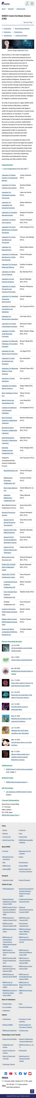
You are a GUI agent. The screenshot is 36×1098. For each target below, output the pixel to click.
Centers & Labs (20, 9)
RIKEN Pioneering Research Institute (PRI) (10, 925)
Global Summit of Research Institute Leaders (24, 1059)
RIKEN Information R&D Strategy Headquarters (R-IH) (9, 960)
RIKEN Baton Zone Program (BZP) (24, 919)
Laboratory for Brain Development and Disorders (8, 361)
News (20, 1004)
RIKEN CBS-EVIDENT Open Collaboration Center (9, 567)
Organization (7, 28)
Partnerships (23, 1050)
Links (20, 833)
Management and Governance (8, 858)
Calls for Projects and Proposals (9, 1057)
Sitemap (5, 833)
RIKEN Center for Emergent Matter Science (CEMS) (10, 985)
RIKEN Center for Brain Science (16, 782)
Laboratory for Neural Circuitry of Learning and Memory (9, 177)
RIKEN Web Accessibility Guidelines (26, 841)
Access (5, 830)
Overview (5, 851)
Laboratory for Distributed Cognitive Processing (9, 195)
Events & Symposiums (25, 1007)
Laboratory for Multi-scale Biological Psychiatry (8, 333)
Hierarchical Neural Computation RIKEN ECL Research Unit (9, 632)
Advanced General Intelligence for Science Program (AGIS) (9, 902)
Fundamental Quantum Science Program (26, 900)
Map (4, 862)
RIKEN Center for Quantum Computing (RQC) (9, 952)
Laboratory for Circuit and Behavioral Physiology (8, 239)
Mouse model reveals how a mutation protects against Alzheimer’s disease (20, 757)
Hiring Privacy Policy (8, 840)
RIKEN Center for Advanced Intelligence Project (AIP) (25, 952)
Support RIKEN (23, 866)
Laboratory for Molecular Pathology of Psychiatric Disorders (10, 343)
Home (3, 9)
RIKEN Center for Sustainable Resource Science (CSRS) (25, 977)
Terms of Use (7, 837)
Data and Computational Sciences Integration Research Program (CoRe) (26, 892)
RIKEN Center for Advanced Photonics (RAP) (25, 985)
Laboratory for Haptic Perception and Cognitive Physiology (9, 289)
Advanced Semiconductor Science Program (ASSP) (26, 910)
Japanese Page (27, 22)
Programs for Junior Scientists (25, 1020)
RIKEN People (7, 866)
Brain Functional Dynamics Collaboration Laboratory (9, 420)
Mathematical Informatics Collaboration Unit (9, 480)
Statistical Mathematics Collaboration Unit (9, 498)
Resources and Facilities (10, 1039)
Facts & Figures (23, 862)
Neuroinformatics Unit (11, 470)
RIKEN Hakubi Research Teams (9, 930)
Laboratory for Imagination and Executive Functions (8, 205)
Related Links (18, 32)
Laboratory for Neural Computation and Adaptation (9, 309)
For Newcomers (23, 1030)
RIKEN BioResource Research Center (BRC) (10, 976)
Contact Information (21, 35)
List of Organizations (15, 169)
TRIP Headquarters (8, 888)
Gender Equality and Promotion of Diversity (25, 870)
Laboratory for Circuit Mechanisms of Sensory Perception (10, 229)
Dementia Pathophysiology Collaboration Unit (7, 450)
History (21, 857)
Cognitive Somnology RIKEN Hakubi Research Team (9, 611)
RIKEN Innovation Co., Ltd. (26, 1045)
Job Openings (8, 35)
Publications (7, 32)
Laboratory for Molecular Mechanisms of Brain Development (10, 257)
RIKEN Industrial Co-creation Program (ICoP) (10, 919)
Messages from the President (25, 852)
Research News (7, 1004)
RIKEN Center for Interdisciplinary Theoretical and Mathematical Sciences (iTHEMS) (9, 942)
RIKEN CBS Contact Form (10, 815)
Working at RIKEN (8, 1025)
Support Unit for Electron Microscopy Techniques (10, 550)
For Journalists (7, 1007)
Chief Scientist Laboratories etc (24, 925)
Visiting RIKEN (7, 869)
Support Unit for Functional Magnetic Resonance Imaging (10, 539)
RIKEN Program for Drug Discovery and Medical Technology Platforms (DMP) (10, 911)
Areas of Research (24, 880)
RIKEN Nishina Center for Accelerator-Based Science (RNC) (10, 993)
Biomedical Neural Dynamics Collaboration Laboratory (9, 430)
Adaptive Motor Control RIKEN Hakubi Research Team (9, 622)
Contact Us (22, 830)
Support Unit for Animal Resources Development (9, 522)
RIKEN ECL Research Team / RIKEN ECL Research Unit (25, 931)
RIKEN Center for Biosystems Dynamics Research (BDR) (9, 969)
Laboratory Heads (8, 880)
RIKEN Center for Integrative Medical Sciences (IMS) (24, 960)
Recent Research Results (22, 28)
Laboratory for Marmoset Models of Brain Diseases (10, 371)
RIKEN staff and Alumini (10, 1030)
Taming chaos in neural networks (21, 660)
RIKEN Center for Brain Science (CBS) (25, 967)
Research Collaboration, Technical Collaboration (26, 1040)
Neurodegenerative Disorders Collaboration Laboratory (9, 440)
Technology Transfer (9, 1064)
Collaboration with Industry (8, 1046)
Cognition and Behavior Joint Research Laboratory (9, 410)
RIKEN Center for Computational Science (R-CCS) (26, 940)
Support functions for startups (9, 1052)
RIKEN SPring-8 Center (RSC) (25, 992)
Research (11, 9)
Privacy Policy (23, 837)
